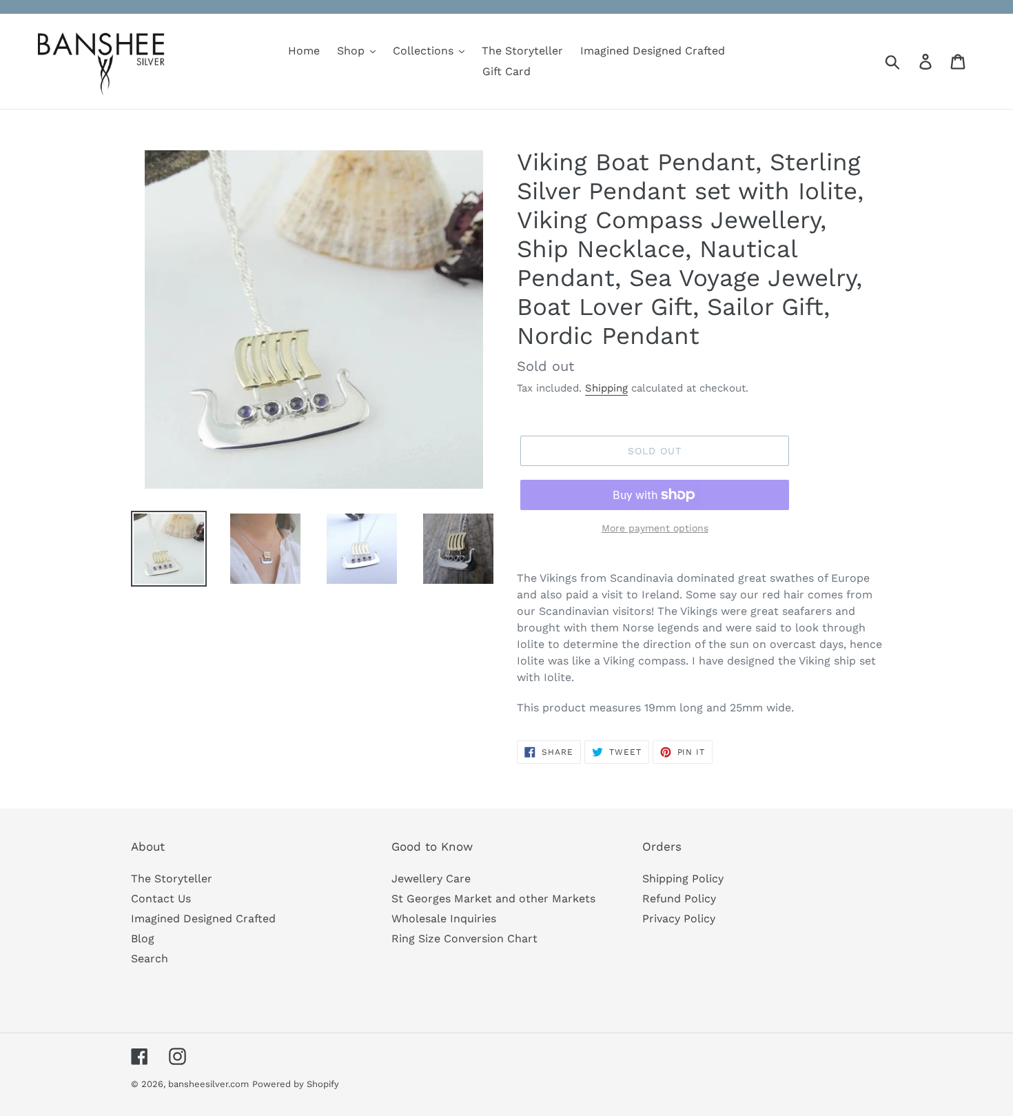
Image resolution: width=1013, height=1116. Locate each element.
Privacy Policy (678, 918)
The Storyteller (171, 878)
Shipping (606, 388)
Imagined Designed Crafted (203, 918)
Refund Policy (679, 898)
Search (149, 958)
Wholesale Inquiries (443, 918)
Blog (142, 938)
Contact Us (161, 898)
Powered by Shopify (295, 1084)
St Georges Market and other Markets (493, 898)
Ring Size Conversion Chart (464, 938)
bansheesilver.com (208, 1084)
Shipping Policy (683, 878)
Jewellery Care (431, 878)
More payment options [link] (655, 528)
